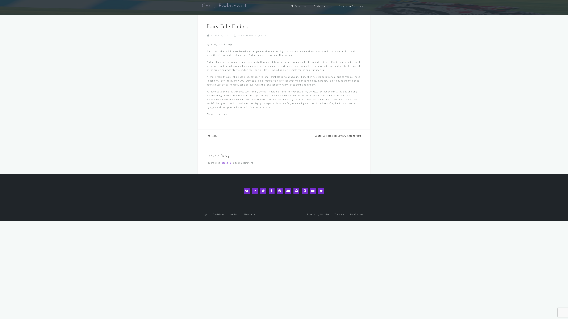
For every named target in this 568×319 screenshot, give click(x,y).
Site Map (234, 214)
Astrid (346, 214)
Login (205, 214)
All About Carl (299, 6)
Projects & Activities (350, 6)
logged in (226, 162)
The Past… (211, 135)
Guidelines (218, 214)
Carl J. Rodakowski (224, 6)
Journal (262, 35)
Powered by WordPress (319, 214)
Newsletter (250, 214)
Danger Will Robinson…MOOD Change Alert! (338, 135)
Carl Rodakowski (245, 35)
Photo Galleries (323, 6)
